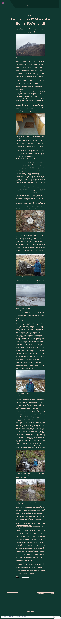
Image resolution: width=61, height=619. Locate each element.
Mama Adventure (9, 2)
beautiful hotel (33, 530)
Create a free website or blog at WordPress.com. (26, 610)
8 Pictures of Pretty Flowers (12, 592)
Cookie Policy (18, 617)
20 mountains (39, 250)
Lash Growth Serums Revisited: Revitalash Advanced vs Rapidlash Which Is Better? (45, 592)
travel (33, 15)
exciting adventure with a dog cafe (24, 525)
